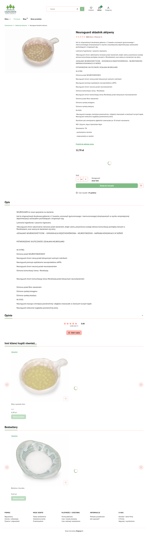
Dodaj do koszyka (107, 185)
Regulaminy (9, 517)
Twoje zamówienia (39, 517)
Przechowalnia (38, 521)
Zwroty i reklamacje (11, 519)
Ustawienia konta (39, 519)
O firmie (121, 519)
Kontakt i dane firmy (126, 517)
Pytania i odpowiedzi (12, 521)
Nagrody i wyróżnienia (126, 521)
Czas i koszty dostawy (69, 519)
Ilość (77, 175)
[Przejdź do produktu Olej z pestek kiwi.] (40, 376)
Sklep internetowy (73, 531)
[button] (82, 9)
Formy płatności (67, 517)
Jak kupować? (95, 519)
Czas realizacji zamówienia (71, 521)
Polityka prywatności (97, 517)
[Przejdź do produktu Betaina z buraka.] (40, 460)
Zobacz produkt (18, 417)
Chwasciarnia (8, 25)
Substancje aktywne (21, 25)
